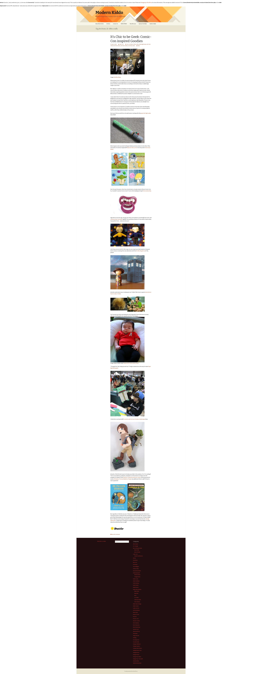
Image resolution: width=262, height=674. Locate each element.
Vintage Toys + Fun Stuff (138, 658)
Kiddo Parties (136, 585)
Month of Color (136, 614)
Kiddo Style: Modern (137, 589)
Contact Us (115, 23)
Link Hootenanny (136, 610)
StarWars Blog (117, 77)
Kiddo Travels (136, 606)
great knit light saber (146, 113)
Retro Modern (137, 601)
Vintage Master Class (137, 650)
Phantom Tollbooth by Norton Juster (132, 477)
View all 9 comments (116, 534)
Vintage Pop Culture (137, 656)
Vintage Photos (136, 654)
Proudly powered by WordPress (131, 671)
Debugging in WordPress (146, 2)
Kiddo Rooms (136, 587)
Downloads (135, 560)
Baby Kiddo (136, 591)
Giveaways (135, 564)
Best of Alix (136, 550)
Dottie (138, 45)
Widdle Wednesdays (137, 663)
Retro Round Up (136, 625)
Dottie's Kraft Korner (138, 556)
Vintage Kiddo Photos (137, 648)
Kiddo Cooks (135, 578)
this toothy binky (147, 191)
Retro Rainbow (136, 622)
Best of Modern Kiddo (137, 548)
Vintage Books (137, 576)
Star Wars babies (124, 45)
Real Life (135, 616)
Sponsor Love (136, 629)
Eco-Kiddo (136, 597)
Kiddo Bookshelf (136, 572)
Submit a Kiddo (153, 23)
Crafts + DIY (121, 44)
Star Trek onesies (116, 45)
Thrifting (134, 637)
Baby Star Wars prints (132, 147)
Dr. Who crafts (135, 44)
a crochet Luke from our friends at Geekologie (134, 419)
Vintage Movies (136, 652)
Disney (134, 558)
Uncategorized (136, 639)
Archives (108, 23)
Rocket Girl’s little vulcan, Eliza (131, 363)
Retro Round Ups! (136, 627)
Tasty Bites (135, 633)
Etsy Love (135, 562)
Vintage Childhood (136, 644)
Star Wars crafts (131, 45)
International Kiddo (137, 570)
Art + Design (135, 546)
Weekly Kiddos (136, 661)
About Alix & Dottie (100, 23)
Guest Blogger (136, 566)
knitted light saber (142, 44)
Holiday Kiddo (136, 568)
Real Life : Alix (136, 618)
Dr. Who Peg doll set (140, 250)
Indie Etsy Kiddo (137, 599)
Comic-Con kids (129, 44)
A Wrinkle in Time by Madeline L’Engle (122, 479)
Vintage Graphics (136, 646)
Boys (135, 595)
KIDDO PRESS (124, 23)
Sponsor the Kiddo (143, 23)
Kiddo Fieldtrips (136, 581)
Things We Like (136, 635)
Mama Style (135, 612)
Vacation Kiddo (136, 642)
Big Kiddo (136, 593)
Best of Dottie (137, 552)
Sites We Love (133, 23)
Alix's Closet (135, 544)
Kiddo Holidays (136, 583)
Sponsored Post (136, 631)
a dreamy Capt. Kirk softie (116, 219)
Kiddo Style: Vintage (137, 603)
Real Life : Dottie (136, 620)
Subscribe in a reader (101, 541)
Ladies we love (136, 608)
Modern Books (137, 574)
